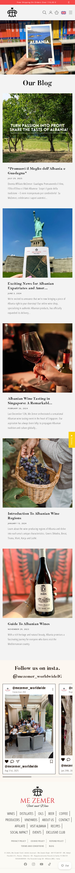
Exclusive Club (55, 832)
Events (37, 832)
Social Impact (19, 832)
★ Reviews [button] (72, 440)
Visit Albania (38, 826)
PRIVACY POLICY (18, 841)
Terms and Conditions (32, 846)
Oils (40, 813)
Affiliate (20, 826)
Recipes (55, 826)
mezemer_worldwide (37, 677)
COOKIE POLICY (37, 841)
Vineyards (31, 819)
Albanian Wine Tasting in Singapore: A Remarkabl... (30, 401)
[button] (43, 12)
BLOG (51, 846)
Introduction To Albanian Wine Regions (33, 516)
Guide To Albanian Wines (29, 624)
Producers (12, 819)
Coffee (63, 813)
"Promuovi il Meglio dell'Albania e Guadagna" (36, 171)
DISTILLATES (26, 813)
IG (59, 677)
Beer (51, 813)
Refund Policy (56, 841)
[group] (29, 729)
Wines (11, 813)
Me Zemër (16, 853)
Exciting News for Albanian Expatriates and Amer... (31, 286)
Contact (64, 819)
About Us (48, 819)
